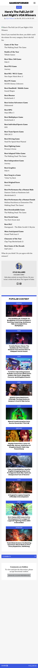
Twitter (20, 284)
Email (18, 284)
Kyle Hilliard (10, 18)
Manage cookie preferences (19, 575)
